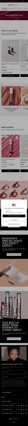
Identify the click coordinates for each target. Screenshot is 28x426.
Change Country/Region (14, 224)
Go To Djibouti (14, 220)
